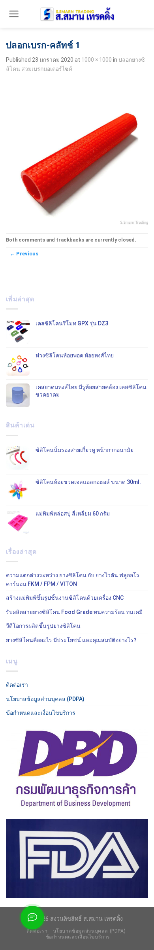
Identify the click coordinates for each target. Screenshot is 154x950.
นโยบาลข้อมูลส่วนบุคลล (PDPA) (45, 699)
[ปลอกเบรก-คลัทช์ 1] (77, 153)
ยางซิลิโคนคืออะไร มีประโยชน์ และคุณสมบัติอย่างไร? (71, 640)
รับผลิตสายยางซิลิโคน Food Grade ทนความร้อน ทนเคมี (74, 612)
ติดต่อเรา (17, 685)
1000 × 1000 (96, 60)
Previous (24, 254)
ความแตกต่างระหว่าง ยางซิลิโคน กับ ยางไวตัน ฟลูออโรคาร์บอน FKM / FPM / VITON (72, 579)
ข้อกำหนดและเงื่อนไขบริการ (40, 713)
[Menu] (14, 14)
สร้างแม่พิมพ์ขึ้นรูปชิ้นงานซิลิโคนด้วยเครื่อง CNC (65, 598)
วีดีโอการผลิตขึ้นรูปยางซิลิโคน (43, 626)
